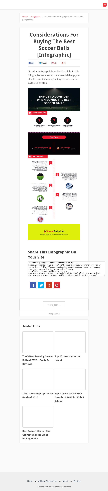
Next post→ (54, 304)
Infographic (54, 313)
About (65, 481)
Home (30, 481)
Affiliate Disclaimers (47, 481)
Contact (77, 481)
